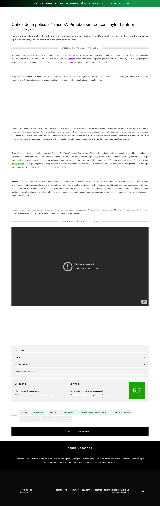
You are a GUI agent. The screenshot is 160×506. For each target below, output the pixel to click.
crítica (53, 412)
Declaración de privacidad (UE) (117, 490)
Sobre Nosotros (62, 490)
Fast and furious (18, 164)
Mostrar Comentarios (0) (78, 431)
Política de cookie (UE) (121, 493)
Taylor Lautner (64, 419)
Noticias (59, 3)
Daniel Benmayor (69, 412)
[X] (107, 3)
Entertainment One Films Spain (94, 412)
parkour (48, 419)
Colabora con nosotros (92, 490)
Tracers (71, 59)
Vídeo (84, 3)
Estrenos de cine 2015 (121, 412)
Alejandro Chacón (17, 30)
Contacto (76, 490)
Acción (24, 412)
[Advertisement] (80, 100)
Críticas (38, 3)
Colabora (94, 3)
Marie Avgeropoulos (30, 419)
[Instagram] (111, 3)
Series (49, 3)
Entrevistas (72, 3)
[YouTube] (115, 3)
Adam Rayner (39, 412)
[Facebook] (103, 3)
